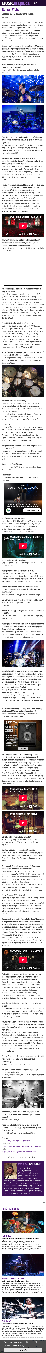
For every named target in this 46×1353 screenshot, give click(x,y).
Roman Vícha (10, 9)
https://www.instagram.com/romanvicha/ (19, 1152)
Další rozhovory (10, 1208)
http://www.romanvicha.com (18, 1141)
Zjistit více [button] (26, 1345)
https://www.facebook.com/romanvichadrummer (22, 1146)
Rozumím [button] (23, 1350)
